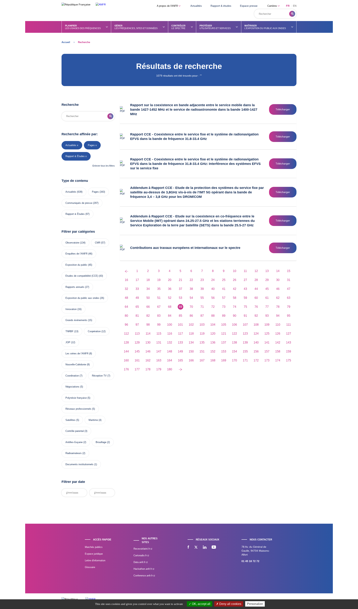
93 (267, 315)
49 (137, 297)
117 (180, 333)
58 (234, 297)
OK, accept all (200, 603)
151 (202, 351)
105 (223, 324)
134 (191, 342)
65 (137, 306)
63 (288, 297)
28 (256, 279)
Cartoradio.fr (140, 555)
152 (212, 351)
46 (278, 288)
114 (148, 333)
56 (213, 297)
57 (223, 297)
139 (245, 342)
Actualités (196, 5)
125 (266, 333)
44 (256, 288)
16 (126, 279)
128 (126, 342)
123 (245, 333)
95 (288, 315)
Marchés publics (94, 547)
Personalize (255, 603)
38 (191, 288)
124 (256, 333)
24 (213, 279)
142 (277, 342)
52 (169, 297)
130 (147, 342)
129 (137, 342)
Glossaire (90, 567)
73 (223, 306)
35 (159, 288)
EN (294, 5)
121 (223, 333)
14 (278, 271)
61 (267, 297)
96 (126, 324)
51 (159, 297)
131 (158, 342)
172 (256, 360)
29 (267, 279)
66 (148, 306)
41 (223, 288)
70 (191, 306)
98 (148, 324)
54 (191, 297)
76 (256, 306)
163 (158, 360)
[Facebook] (188, 547)
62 (278, 297)
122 (234, 333)
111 (288, 324)
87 (202, 315)
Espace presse (248, 5)
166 (191, 360)
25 (223, 279)
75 (245, 306)
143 (288, 342)
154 (234, 351)
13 (267, 271)
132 (169, 342)
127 (288, 333)
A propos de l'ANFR (168, 5)
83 (159, 315)
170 (234, 360)
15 (288, 271)
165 (180, 360)
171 (245, 360)
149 (180, 351)
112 (126, 333)
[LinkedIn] (204, 547)
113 (137, 333)
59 (245, 297)
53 (180, 297)
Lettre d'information (95, 560)
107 (245, 324)
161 (137, 360)
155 (245, 351)
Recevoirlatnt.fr (142, 548)
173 (266, 360)
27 (245, 279)
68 (169, 306)
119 (202, 333)
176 (126, 369)
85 (180, 315)
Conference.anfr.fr (143, 575)
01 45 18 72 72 (250, 561)
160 (126, 360)
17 (137, 279)
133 (180, 342)
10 (234, 271)
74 (234, 306)
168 (212, 360)
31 (288, 279)
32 (126, 288)
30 (278, 279)
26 (234, 279)
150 (191, 351)
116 (169, 333)
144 (126, 351)
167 (202, 360)
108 (256, 324)
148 (169, 351)
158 (277, 351)
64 (126, 306)
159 (288, 351)
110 (277, 324)
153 (223, 351)
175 (288, 360)
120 (212, 333)
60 (256, 297)
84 (169, 315)
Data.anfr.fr (140, 562)
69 (180, 306)
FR (288, 5)
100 (169, 324)
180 (169, 369)
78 (278, 306)
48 (126, 297)
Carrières (272, 5)
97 (137, 324)
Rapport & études (221, 5)
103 (202, 324)
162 (147, 360)
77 (267, 306)
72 (213, 306)
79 (288, 306)
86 (191, 315)
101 (180, 324)
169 (223, 360)
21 (180, 279)
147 (158, 351)
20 (169, 279)
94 (278, 315)
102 (191, 324)
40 (213, 288)
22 (191, 279)
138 (234, 342)
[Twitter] (196, 547)
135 (202, 342)
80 (126, 315)
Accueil (66, 42)
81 (137, 315)
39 (202, 288)
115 (158, 333)
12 (256, 271)
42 (234, 288)
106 (234, 324)
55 (202, 297)
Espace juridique (94, 553)
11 (245, 271)
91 (245, 315)
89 (223, 315)
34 (148, 288)
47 (288, 288)
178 (147, 369)
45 (267, 288)
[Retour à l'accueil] (101, 5)
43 (245, 288)
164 (169, 360)
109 (266, 324)
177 (137, 369)
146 (147, 351)
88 (213, 315)
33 (137, 288)
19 (159, 279)
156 (256, 351)
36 (169, 288)
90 (234, 315)
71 (202, 306)
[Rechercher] (292, 14)
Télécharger (283, 109)
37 (180, 288)
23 (202, 279)
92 (256, 315)
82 (148, 315)
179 (158, 369)
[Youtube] (214, 547)
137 (223, 342)
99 (159, 324)
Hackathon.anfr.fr (143, 568)
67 (159, 306)
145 (137, 351)
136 (212, 342)
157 (266, 351)
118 (191, 333)
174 (277, 360)
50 (148, 297)
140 (256, 342)
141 (266, 342)
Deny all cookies (230, 603)
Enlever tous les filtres (103, 165)
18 (148, 279)
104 (212, 324)
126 (277, 333)
